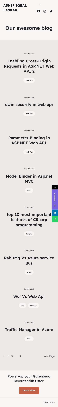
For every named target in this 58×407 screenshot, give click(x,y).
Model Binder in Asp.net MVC (29, 179)
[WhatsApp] (55, 219)
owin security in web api (29, 104)
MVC (29, 190)
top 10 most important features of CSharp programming (29, 219)
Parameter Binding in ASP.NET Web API (29, 140)
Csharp (29, 234)
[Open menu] (38, 4)
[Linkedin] (55, 212)
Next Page (49, 356)
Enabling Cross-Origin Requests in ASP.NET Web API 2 (29, 66)
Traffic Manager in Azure (29, 329)
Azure (29, 272)
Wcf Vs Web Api (29, 296)
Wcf (22, 305)
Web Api (29, 80)
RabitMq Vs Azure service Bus (29, 260)
